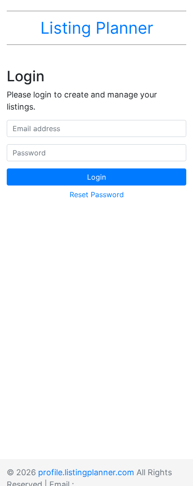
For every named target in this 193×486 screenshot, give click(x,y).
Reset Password (97, 194)
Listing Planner (96, 28)
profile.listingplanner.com (86, 472)
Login (96, 176)
